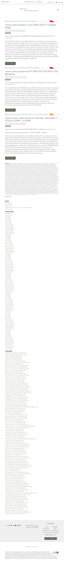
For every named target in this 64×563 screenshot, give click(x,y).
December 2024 (9, 246)
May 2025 (8, 238)
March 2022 (8, 299)
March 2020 (8, 337)
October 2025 (9, 230)
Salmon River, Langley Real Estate (14, 478)
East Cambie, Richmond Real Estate (45, 174)
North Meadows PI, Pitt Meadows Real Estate (28, 184)
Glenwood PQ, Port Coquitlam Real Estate (15, 177)
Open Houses (8, 206)
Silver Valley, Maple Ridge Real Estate (17, 31)
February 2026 (9, 224)
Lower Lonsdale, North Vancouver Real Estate (17, 445)
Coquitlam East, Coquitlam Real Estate (17, 173)
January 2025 (9, 245)
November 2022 (9, 286)
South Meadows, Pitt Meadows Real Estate (16, 485)
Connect (39, 2)
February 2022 (9, 301)
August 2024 (8, 253)
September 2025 (9, 232)
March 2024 (8, 261)
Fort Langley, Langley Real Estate (27, 176)
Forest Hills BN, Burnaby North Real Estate (12, 176)
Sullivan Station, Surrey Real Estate (14, 491)
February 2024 (9, 262)
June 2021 (8, 313)
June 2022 (8, 294)
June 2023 (8, 275)
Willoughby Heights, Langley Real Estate (51, 193)
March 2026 (8, 223)
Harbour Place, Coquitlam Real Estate (41, 178)
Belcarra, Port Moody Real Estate (11, 165)
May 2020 (8, 334)
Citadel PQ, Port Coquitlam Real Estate (15, 394)
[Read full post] (32, 22)
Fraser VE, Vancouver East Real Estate (40, 176)
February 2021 (9, 320)
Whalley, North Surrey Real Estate (37, 193)
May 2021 (7, 315)
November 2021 (9, 305)
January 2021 (8, 321)
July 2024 (7, 254)
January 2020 (9, 340)
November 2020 (9, 324)
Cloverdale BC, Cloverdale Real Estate (15, 395)
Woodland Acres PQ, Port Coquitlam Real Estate (14, 194)
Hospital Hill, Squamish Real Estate (32, 179)
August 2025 (8, 234)
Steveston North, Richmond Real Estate (15, 488)
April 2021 (7, 316)
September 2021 (9, 308)
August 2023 (8, 272)
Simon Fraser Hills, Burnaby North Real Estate (17, 483)
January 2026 (9, 226)
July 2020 (8, 331)
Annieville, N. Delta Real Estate (18, 164)
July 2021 (7, 312)
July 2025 (8, 235)
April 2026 (8, 221)
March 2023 (8, 280)
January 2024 (9, 264)
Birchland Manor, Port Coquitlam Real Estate (26, 165)
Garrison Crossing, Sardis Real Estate (15, 423)
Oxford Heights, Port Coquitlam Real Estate (16, 467)
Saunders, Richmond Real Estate (13, 480)
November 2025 (9, 229)
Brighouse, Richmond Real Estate (36, 166)
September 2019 (9, 347)
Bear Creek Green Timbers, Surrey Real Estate (46, 164)
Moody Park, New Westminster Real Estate (16, 456)
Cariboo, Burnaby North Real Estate (14, 380)
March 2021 (8, 318)
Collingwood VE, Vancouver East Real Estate (17, 400)
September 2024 (9, 251)
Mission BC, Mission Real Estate (40, 182)
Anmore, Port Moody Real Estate (13, 357)
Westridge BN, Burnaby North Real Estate (16, 505)
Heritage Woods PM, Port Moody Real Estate (17, 434)
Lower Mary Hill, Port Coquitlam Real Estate (22, 181)
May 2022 (8, 296)
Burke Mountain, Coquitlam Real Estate (17, 124)
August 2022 (8, 291)
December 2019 (9, 342)
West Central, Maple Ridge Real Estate (44, 192)
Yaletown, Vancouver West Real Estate (30, 194)
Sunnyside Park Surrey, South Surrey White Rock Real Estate (21, 493)
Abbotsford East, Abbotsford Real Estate (17, 163)
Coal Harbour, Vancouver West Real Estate (16, 397)
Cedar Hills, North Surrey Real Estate (15, 381)
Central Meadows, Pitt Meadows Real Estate (17, 388)
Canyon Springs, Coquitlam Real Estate (43, 167)
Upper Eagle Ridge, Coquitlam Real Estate (36, 191)
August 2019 (8, 348)
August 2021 (8, 310)
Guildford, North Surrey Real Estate (14, 178)
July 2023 (7, 273)
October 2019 (8, 345)
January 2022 (9, 302)
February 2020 (9, 339)
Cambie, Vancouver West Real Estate (28, 167)
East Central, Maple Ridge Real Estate (15, 411)
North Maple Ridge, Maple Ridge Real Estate (17, 462)
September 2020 (9, 328)
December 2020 (9, 323)
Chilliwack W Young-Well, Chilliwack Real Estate (18, 392)
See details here (10, 84)
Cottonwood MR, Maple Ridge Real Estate (46, 173)
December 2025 (9, 227)
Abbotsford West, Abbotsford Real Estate (33, 163)
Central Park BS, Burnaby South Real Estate (16, 389)
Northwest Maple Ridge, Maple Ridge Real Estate (45, 184)
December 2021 (9, 304)
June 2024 (8, 256)
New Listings (8, 204)
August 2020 (8, 329)
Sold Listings (8, 209)
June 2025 (8, 237)
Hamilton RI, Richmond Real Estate (27, 178)
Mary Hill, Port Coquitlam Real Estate (50, 181)
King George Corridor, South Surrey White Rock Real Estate (21, 438)
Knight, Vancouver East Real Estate (14, 180)
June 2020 (8, 332)
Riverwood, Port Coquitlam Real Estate (15, 477)
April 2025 (8, 240)
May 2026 (8, 219)
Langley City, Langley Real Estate (27, 180)
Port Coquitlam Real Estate (12, 470)
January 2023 (9, 283)
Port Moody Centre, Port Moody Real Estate (16, 472)
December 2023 (9, 266)
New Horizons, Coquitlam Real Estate (34, 183)
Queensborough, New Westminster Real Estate (17, 473)
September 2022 (9, 289)
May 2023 (8, 277)
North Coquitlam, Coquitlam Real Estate (48, 183)
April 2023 (8, 278)
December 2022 (9, 285)
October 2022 (9, 288)
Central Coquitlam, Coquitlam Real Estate (16, 384)
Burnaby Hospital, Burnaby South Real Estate (13, 167)
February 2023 (9, 281)
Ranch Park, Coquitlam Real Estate (14, 475)
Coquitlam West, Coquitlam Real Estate (31, 173)
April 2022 (8, 297)
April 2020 (8, 336)
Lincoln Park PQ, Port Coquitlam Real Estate (42, 180)
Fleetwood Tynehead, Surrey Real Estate (49, 175)
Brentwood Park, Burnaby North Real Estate (16, 368)
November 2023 (9, 267)
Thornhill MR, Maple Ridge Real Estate (21, 191)
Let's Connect (50, 538)
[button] (45, 2)
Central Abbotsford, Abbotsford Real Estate (16, 383)
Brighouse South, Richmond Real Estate (22, 166)
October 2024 (9, 250)
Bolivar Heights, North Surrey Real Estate (41, 165)
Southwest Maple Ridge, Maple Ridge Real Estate (18, 486)
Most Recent (8, 213)
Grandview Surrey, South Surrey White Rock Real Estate (34, 177)
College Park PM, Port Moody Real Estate (16, 399)
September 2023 (9, 270)
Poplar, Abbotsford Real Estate (13, 469)
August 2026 (8, 215)
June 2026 (8, 218)
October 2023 (9, 269)
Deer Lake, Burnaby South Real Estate (31, 174)
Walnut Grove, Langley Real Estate (14, 192)
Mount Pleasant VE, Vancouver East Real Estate (18, 183)
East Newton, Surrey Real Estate (20, 175)
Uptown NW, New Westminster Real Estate (16, 499)
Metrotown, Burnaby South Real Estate (12, 182)
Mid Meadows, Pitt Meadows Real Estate (27, 182)
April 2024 (8, 259)
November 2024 (9, 248)
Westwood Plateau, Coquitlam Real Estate (23, 193)
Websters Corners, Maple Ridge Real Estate (29, 192)
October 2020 (9, 326)
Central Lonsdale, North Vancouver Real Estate (17, 386)
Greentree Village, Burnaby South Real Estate (17, 427)
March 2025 (8, 242)
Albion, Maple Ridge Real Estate (47, 163)
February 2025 (9, 243)
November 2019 (9, 344)
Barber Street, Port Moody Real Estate (31, 164)
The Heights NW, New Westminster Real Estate (17, 494)
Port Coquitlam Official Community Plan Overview (18, 207)
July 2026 (7, 216)
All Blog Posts (8, 202)
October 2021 (8, 307)
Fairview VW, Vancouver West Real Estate (34, 175)
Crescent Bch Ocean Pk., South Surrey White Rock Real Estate (21, 407)
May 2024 (8, 258)
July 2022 (7, 293)
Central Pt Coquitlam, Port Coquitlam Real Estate (18, 391)
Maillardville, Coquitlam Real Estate (36, 181)
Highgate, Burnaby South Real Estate (19, 179)
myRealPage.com (34, 546)
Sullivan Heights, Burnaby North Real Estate (17, 489)
